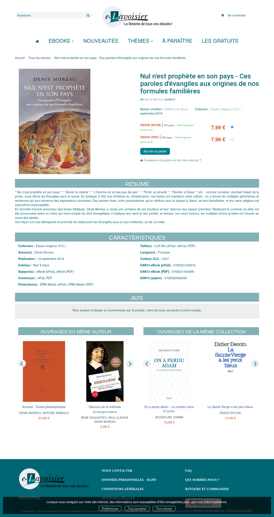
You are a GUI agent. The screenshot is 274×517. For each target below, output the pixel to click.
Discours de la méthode (105, 407)
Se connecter (237, 15)
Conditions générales (122, 489)
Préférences (110, 508)
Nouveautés (100, 40)
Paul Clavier (118, 417)
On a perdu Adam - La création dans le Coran (169, 409)
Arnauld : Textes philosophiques (44, 407)
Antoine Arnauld (56, 413)
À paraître (177, 40)
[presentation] (22, 363)
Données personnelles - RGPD (129, 480)
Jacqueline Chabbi (169, 417)
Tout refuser (164, 508)
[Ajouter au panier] (155, 151)
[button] (54, 121)
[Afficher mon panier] (222, 15)
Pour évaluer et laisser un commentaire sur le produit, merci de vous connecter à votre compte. (137, 310)
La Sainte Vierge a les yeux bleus (230, 407)
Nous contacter (117, 471)
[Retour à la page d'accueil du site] (137, 17)
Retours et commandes (207, 489)
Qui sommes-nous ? (202, 480)
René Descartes (94, 417)
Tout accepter (137, 508)
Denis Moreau (154, 99)
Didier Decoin (230, 413)
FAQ (188, 471)
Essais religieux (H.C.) (226, 109)
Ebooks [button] (60, 40)
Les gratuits (220, 40)
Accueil (20, 58)
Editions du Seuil (176, 109)
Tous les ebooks (39, 58)
